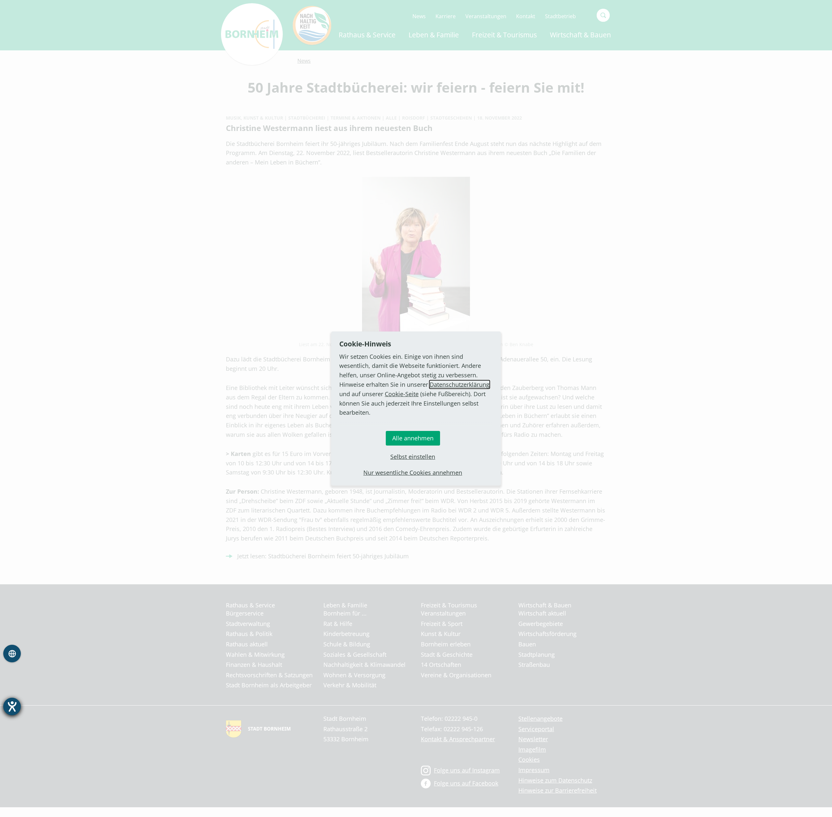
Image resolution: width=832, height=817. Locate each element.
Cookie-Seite (402, 394)
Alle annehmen (413, 438)
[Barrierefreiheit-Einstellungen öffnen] (12, 706)
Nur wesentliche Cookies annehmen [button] (412, 472)
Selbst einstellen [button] (412, 456)
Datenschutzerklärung (459, 384)
